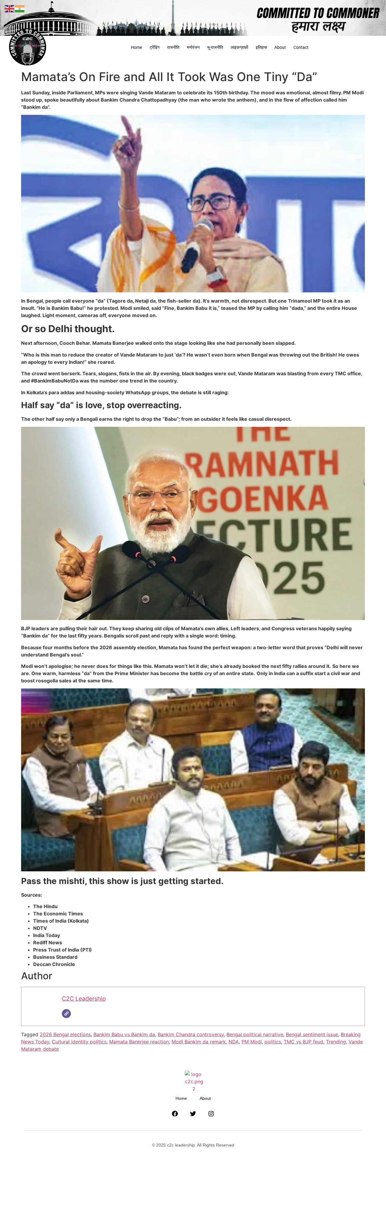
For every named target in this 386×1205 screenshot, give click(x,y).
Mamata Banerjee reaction (139, 1042)
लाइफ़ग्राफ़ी (239, 47)
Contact (300, 47)
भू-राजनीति (215, 47)
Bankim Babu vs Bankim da (124, 1034)
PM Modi (252, 1042)
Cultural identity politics (79, 1042)
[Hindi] (20, 8)
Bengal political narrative (254, 1034)
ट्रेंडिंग (155, 47)
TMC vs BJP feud (303, 1042)
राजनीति (173, 47)
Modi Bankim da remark (199, 1042)
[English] (10, 8)
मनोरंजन (193, 47)
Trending (336, 1042)
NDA (234, 1042)
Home (136, 47)
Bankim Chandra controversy (191, 1034)
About (280, 47)
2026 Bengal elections (65, 1034)
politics (272, 1042)
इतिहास (261, 47)
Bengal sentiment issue (312, 1034)
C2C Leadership (84, 998)
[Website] (66, 1013)
